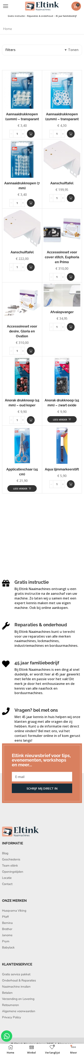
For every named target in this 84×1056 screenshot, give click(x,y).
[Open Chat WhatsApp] (6, 1036)
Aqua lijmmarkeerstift (62, 469)
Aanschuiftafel (61, 183)
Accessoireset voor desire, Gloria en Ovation (22, 331)
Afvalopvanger (62, 312)
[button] (5, 6)
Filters (10, 50)
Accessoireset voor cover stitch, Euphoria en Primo (62, 257)
